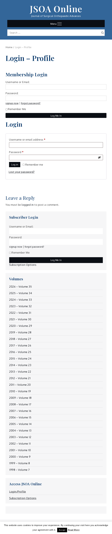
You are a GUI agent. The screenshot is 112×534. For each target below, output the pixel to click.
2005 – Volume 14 (20, 424)
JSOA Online (56, 8)
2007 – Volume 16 (20, 410)
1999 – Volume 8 (19, 463)
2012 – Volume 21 (19, 378)
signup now (12, 103)
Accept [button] (62, 530)
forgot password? (31, 103)
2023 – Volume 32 (20, 306)
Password (22, 152)
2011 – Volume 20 (20, 384)
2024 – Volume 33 (20, 299)
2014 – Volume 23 (20, 365)
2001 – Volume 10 (20, 450)
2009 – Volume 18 (20, 397)
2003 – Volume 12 (20, 437)
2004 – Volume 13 (20, 430)
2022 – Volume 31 (20, 312)
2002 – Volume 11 (20, 443)
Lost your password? (22, 171)
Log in (14, 164)
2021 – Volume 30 (20, 319)
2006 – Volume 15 (20, 417)
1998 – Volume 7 (19, 469)
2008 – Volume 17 (20, 404)
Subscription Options (22, 264)
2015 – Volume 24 (20, 358)
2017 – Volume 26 (20, 345)
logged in (28, 204)
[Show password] (99, 157)
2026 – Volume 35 (20, 286)
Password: (12, 93)
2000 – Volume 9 (20, 456)
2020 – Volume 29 (20, 325)
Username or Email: (18, 82)
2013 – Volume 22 (20, 371)
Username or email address (33, 139)
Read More (74, 530)
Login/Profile (17, 491)
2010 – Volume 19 (20, 391)
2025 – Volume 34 (20, 293)
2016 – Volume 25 (20, 352)
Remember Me (17, 109)
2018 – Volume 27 (20, 338)
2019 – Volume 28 (20, 332)
